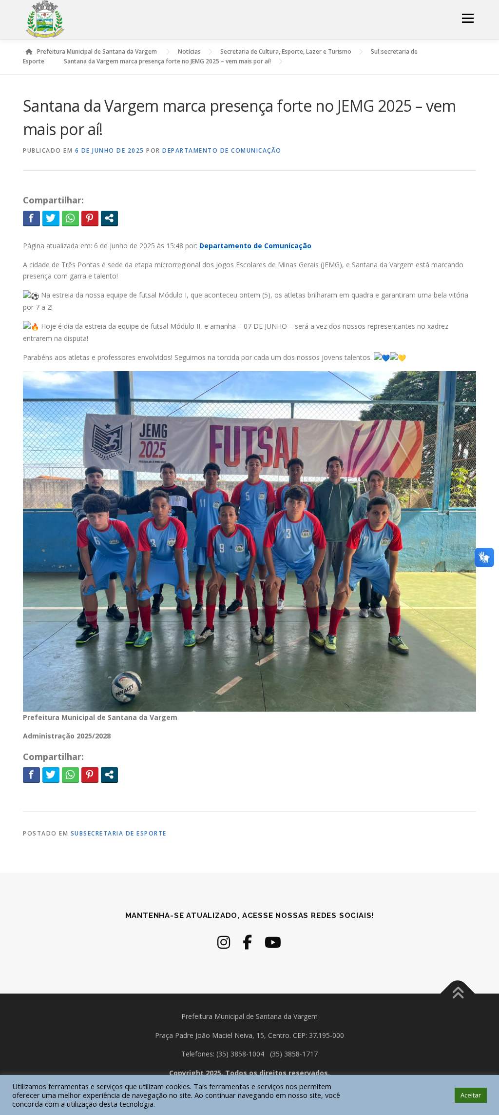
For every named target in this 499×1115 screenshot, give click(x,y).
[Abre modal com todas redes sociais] (109, 218)
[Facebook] (247, 942)
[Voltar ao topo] (458, 993)
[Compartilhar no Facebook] (31, 218)
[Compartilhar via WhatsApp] (70, 218)
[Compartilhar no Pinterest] (89, 218)
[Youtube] (273, 942)
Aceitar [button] (471, 1095)
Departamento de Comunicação (222, 150)
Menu (467, 18)
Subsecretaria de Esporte (119, 833)
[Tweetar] (50, 218)
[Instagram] (223, 942)
